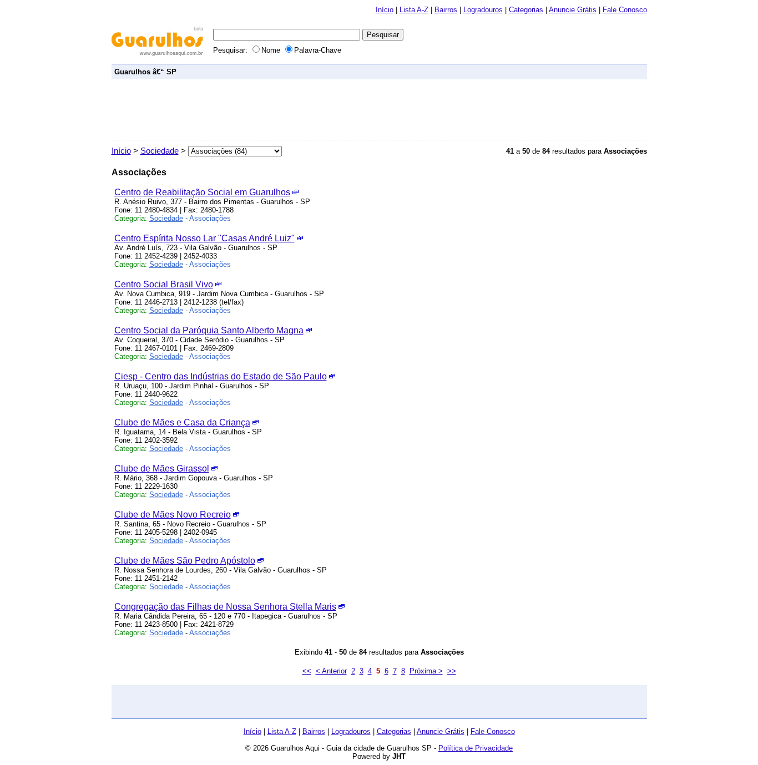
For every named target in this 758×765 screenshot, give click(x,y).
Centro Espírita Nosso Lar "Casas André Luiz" (204, 238)
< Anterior (331, 671)
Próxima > (426, 671)
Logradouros (483, 10)
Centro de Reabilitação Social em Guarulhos (202, 192)
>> (451, 671)
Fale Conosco (625, 10)
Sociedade (159, 150)
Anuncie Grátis (573, 10)
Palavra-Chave (317, 50)
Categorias (526, 10)
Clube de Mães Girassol (161, 468)
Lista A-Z (414, 10)
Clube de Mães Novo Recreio (172, 514)
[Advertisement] (442, 71)
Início (384, 10)
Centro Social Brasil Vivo (163, 284)
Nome (271, 50)
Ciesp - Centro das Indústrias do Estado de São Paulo (220, 376)
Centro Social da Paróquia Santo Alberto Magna (209, 330)
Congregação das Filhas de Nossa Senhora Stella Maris (225, 606)
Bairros (445, 10)
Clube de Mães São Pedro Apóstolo (184, 560)
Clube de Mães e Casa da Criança (182, 422)
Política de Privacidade (475, 748)
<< (306, 671)
